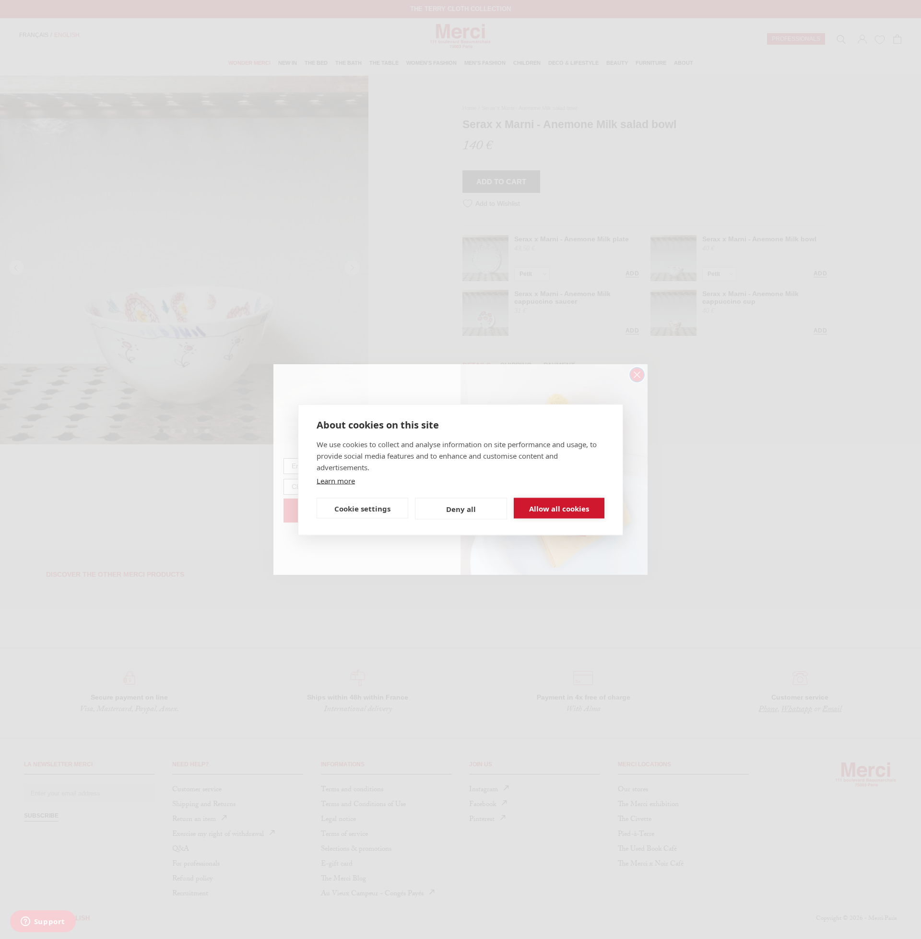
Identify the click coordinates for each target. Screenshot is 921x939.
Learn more (336, 480)
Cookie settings (362, 508)
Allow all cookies (559, 508)
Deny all (461, 508)
